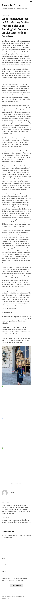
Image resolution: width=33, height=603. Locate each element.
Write (20, 596)
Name (4, 558)
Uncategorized (18, 484)
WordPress (11, 596)
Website (4, 571)
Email (4, 565)
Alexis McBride (11, 5)
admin (12, 493)
